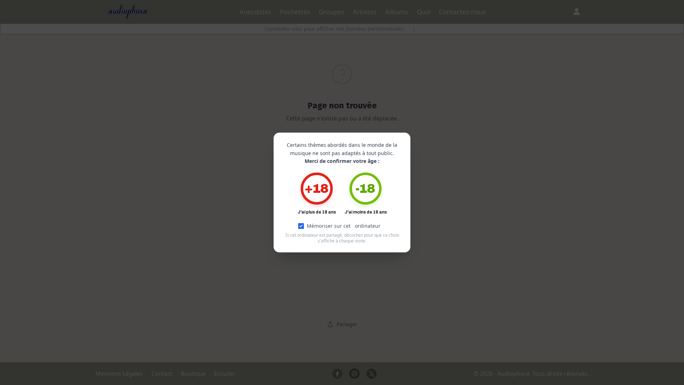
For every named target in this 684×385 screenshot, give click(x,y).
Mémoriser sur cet (343, 225)
